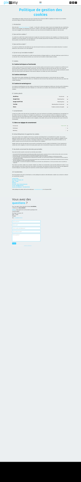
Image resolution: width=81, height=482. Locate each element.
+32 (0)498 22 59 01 (18, 217)
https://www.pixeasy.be (24, 27)
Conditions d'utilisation (28, 245)
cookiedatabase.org (38, 189)
